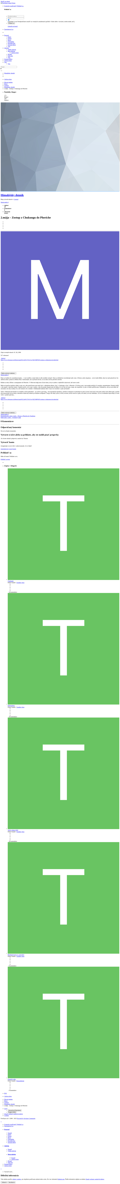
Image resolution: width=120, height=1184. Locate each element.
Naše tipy (10, 56)
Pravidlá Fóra (11, 43)
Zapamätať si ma (12, 21)
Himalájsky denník (12, 195)
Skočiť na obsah (5, 1)
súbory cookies (17, 1179)
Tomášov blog (20, 582)
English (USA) (12, 1112)
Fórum (9, 38)
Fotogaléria (11, 41)
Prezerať (6, 35)
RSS (5, 1093)
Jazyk (5, 1108)
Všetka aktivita (12, 49)
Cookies (6, 1115)
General (16, 199)
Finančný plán (12, 1079)
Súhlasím (4, 1182)
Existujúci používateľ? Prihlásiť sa (14, 6)
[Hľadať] (1, 70)
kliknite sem (61, 1179)
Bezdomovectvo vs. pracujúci (16, 955)
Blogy (9, 40)
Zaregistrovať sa (8, 29)
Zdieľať (3, 358)
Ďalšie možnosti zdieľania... (8, 373)
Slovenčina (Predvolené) (14, 1110)
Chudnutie (11, 581)
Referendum (11, 705)
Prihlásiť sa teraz (5, 459)
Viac (9, 46)
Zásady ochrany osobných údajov (13, 1114)
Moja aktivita (11, 51)
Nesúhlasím (11, 1182)
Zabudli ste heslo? (13, 26)
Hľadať (10, 54)
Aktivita (6, 48)
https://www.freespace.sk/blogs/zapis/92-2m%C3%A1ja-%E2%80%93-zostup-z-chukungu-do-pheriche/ (29, 360)
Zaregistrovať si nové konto (8, 449)
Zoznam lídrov (12, 45)
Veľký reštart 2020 (13, 830)
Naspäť (10, 1133)
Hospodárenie (20, 1081)
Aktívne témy (15, 52)
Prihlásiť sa (11, 23)
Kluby (9, 37)
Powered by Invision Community (26, 1118)
